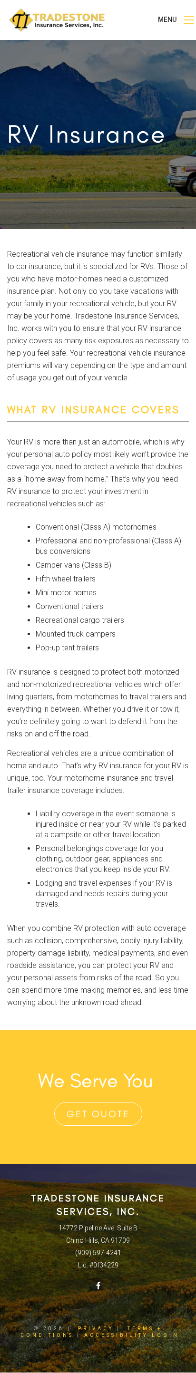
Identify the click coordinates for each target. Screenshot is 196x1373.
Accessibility (116, 1335)
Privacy (96, 1328)
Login (165, 1335)
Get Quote (98, 1114)
